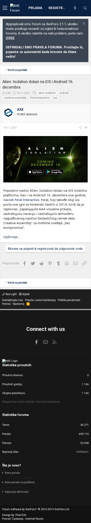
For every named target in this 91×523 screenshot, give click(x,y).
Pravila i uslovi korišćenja (40, 300)
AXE (8, 93)
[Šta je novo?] (75, 8)
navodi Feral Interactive (21, 199)
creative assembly (15, 97)
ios (55, 97)
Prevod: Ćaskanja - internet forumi (23, 518)
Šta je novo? (11, 465)
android (64, 93)
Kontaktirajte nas (12, 300)
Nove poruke (12, 472)
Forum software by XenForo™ (36, 509)
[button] (5, 8)
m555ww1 (82, 451)
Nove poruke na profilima (20, 482)
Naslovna (18, 303)
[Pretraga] (85, 8)
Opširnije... (11, 237)
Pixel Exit (20, 515)
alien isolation (47, 93)
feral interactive (39, 97)
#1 (86, 127)
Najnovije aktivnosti (17, 491)
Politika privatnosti (69, 300)
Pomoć (6, 303)
